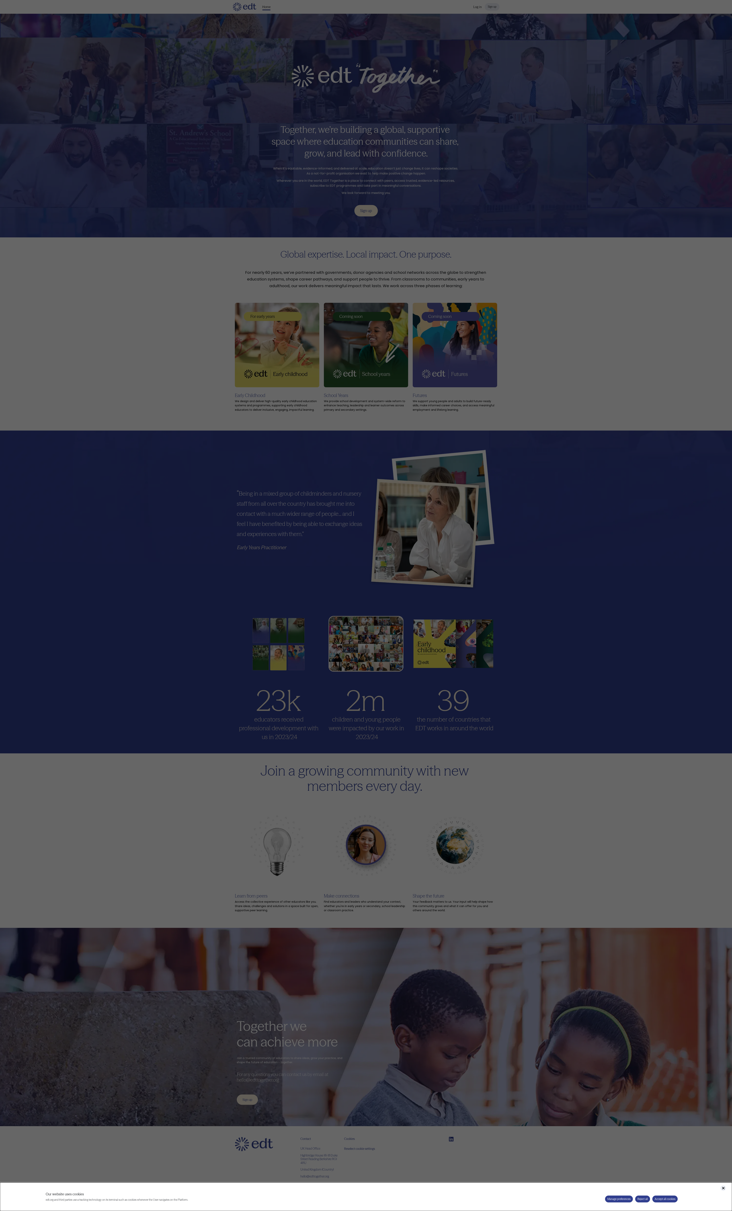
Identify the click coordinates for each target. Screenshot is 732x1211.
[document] (366, 1196)
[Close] (723, 1188)
